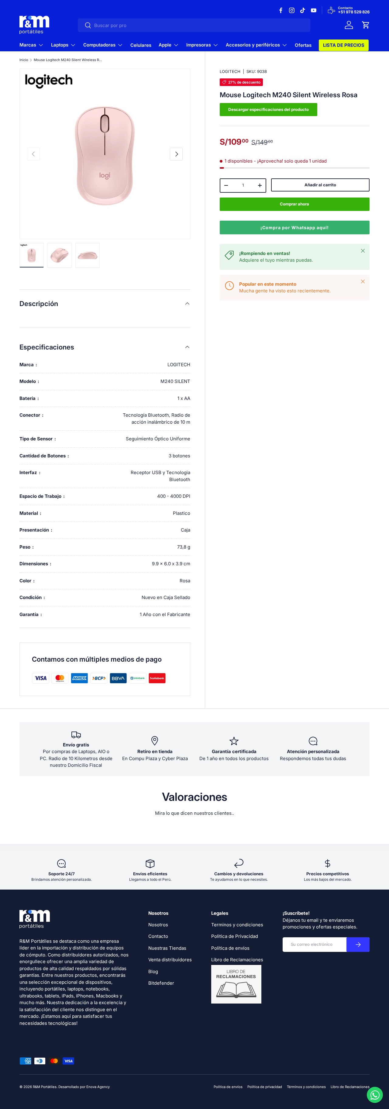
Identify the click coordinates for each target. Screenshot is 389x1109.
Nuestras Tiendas (167, 948)
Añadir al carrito (320, 184)
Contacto (158, 936)
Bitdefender (161, 983)
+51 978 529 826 (354, 12)
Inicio (23, 60)
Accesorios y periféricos (253, 45)
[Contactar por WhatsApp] (375, 1095)
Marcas (27, 45)
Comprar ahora (294, 203)
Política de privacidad (264, 1087)
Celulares (140, 45)
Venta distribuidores (170, 960)
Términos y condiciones (306, 1087)
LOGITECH (230, 71)
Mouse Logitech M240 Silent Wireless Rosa (68, 60)
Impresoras (198, 45)
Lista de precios (343, 45)
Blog (153, 971)
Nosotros (158, 925)
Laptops (59, 45)
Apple (165, 45)
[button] (366, 25)
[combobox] (194, 25)
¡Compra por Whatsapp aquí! (294, 227)
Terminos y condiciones (237, 925)
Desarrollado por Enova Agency (84, 1087)
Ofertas (303, 45)
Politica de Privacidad (234, 936)
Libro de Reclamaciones (350, 1087)
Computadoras (99, 45)
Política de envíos (230, 948)
